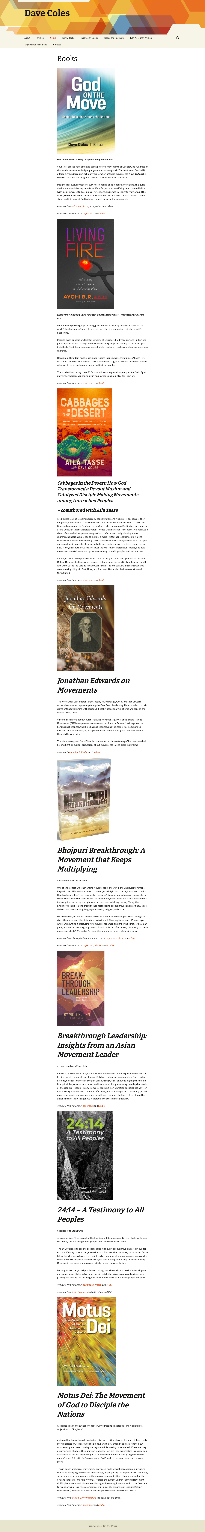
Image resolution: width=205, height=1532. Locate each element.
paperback (88, 383)
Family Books (68, 37)
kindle (101, 1504)
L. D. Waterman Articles (141, 37)
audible (110, 945)
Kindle (101, 1105)
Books (53, 37)
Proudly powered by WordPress (102, 1526)
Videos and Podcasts (114, 37)
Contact (57, 44)
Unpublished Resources (35, 44)
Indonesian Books (89, 37)
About (27, 37)
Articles (40, 37)
